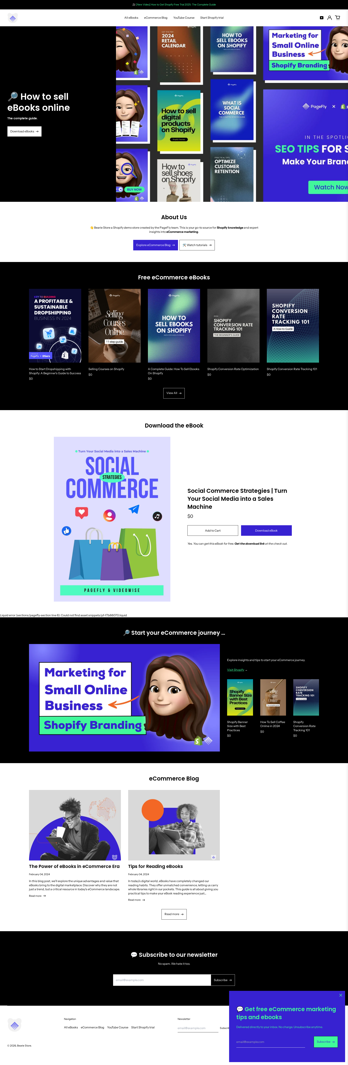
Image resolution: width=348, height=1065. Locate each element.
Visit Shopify (235, 670)
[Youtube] (322, 18)
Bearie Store (24, 1045)
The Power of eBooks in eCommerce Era (74, 866)
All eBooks (131, 17)
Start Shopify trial (212, 17)
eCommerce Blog (155, 17)
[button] (337, 18)
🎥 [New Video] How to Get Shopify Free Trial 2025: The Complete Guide (174, 4)
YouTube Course (183, 17)
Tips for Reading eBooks (155, 866)
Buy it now (266, 530)
